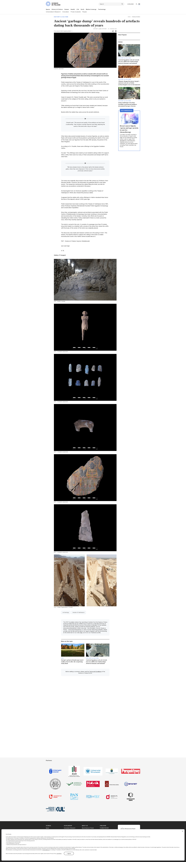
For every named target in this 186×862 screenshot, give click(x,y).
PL (136, 4)
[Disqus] (85, 698)
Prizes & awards (76, 12)
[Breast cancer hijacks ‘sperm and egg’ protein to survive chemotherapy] (129, 131)
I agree (69, 853)
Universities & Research (53, 12)
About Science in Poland (88, 828)
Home (129, 16)
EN (139, 4)
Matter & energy (91, 9)
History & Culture (57, 9)
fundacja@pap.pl (46, 849)
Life (78, 9)
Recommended (126, 110)
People (84, 12)
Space (48, 9)
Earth (82, 9)
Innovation (65, 12)
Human (66, 9)
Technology (102, 9)
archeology (66, 612)
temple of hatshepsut (78, 612)
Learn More (59, 853)
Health (73, 9)
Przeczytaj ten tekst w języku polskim (62, 31)
